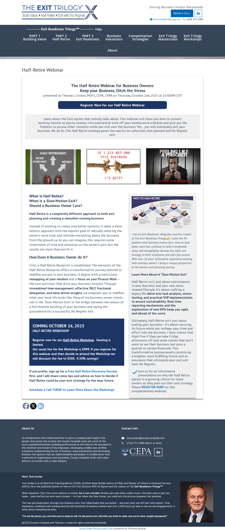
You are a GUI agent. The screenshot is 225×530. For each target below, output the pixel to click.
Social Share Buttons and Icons (96, 528)
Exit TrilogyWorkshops (193, 37)
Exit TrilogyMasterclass (168, 37)
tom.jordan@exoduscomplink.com (146, 438)
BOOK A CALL (182, 13)
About (112, 50)
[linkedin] (158, 452)
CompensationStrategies (140, 37)
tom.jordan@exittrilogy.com (167, 19)
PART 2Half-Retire (61, 37)
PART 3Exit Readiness (87, 37)
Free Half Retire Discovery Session (92, 371)
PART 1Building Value (34, 37)
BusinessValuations (114, 37)
